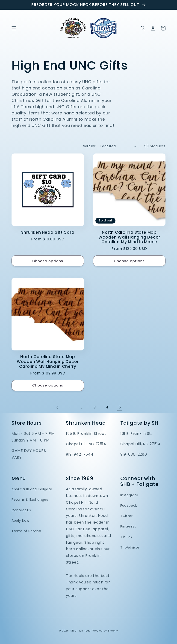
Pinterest (128, 526)
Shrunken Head (80, 630)
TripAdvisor (129, 547)
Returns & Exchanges (30, 499)
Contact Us (21, 510)
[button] (14, 28)
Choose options (47, 260)
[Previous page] (57, 407)
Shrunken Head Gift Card (47, 232)
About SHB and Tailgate (32, 489)
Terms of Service (26, 531)
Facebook (128, 505)
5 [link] (119, 407)
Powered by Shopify (105, 630)
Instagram (129, 495)
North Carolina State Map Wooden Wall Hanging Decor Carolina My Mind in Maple (129, 237)
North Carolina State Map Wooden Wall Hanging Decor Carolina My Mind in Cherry (48, 361)
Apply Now (20, 520)
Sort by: (89, 146)
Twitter (126, 516)
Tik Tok (126, 537)
